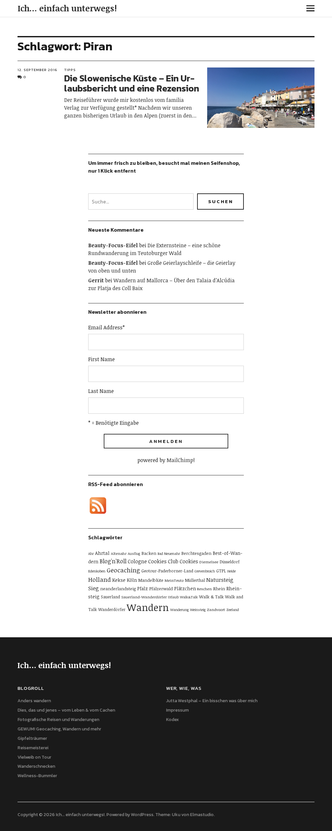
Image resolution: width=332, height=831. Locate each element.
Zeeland (232, 609)
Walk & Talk (211, 597)
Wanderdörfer (111, 609)
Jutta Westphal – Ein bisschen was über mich (211, 700)
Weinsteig (198, 609)
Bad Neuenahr (169, 553)
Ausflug (134, 553)
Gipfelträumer (32, 738)
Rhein (219, 589)
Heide (231, 571)
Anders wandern (34, 700)
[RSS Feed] (98, 505)
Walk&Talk (189, 597)
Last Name (101, 391)
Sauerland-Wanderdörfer (144, 596)
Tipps (70, 69)
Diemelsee (208, 561)
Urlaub (173, 597)
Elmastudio (202, 814)
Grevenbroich (205, 571)
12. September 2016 (37, 69)
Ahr (91, 553)
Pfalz (142, 588)
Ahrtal (102, 553)
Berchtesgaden (196, 553)
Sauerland (110, 597)
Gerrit (96, 280)
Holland (99, 579)
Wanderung (179, 609)
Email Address (106, 327)
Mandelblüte (150, 580)
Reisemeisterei (33, 747)
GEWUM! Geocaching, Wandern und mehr (59, 729)
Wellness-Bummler (37, 775)
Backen (148, 553)
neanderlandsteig (118, 589)
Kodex (172, 719)
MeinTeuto (174, 580)
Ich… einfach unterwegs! (67, 8)
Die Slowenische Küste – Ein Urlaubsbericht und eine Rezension (131, 83)
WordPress (142, 814)
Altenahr (118, 553)
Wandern (148, 607)
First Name (101, 359)
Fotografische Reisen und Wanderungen (58, 719)
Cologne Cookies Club (153, 561)
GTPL (221, 571)
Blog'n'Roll (113, 561)
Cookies (189, 561)
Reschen (204, 588)
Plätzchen (185, 588)
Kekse (118, 580)
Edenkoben (96, 571)
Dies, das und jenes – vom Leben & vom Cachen (66, 710)
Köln (132, 580)
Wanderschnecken (36, 766)
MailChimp (180, 460)
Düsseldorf (229, 562)
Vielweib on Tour (34, 757)
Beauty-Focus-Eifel (113, 245)
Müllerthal (195, 580)
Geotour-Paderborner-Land (167, 571)
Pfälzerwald (161, 589)
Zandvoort (216, 609)
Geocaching (123, 570)
